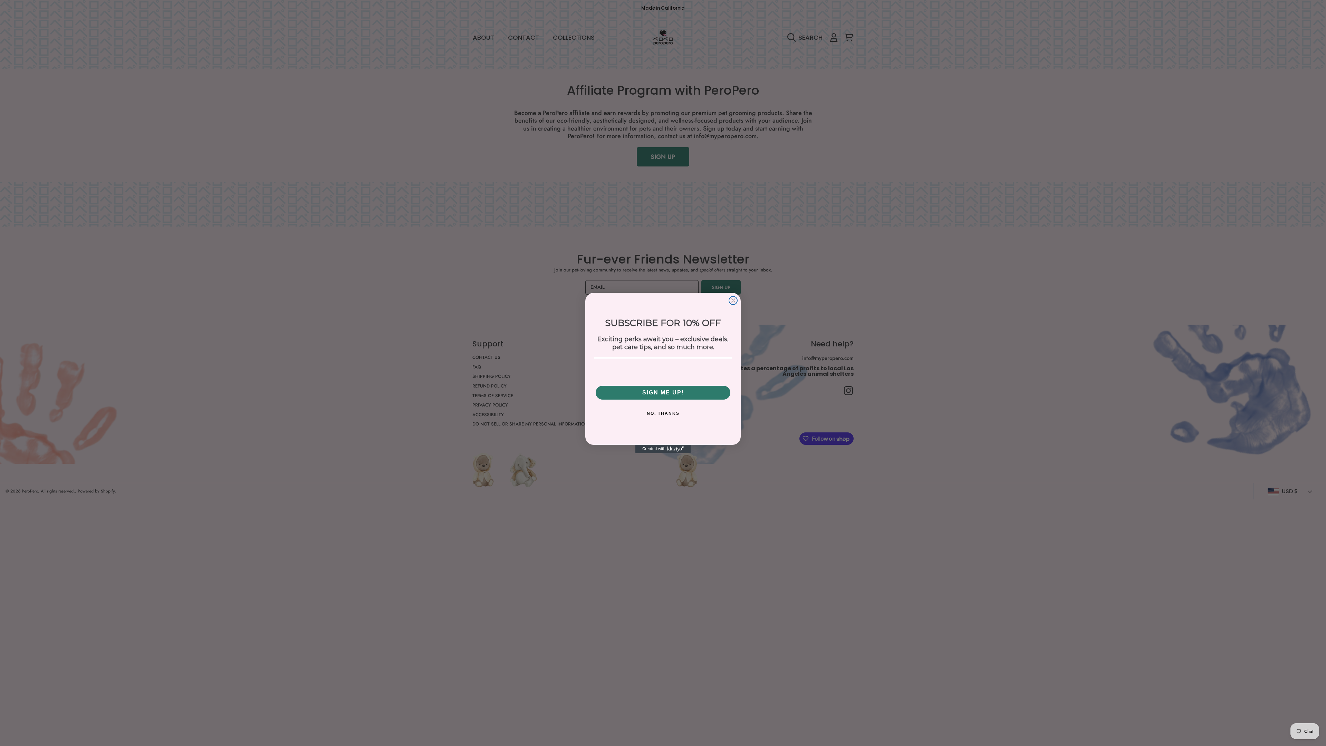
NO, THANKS (663, 413)
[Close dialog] (733, 300)
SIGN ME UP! (663, 392)
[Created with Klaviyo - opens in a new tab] (663, 449)
